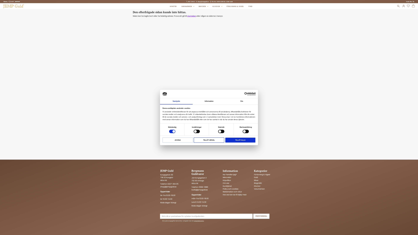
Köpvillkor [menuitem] (227, 180)
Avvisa (178, 140)
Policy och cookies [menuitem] (230, 189)
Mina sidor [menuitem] (227, 177)
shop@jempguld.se (203, 1)
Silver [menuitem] (256, 180)
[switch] (197, 131)
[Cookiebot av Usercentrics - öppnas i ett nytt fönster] (246, 94)
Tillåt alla (240, 140)
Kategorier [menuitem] (260, 170)
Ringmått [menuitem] (258, 183)
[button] (408, 6)
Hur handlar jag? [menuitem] (230, 175)
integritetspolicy (199, 221)
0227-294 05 (191, 1)
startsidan (191, 16)
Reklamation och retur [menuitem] (232, 192)
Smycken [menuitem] (202, 6)
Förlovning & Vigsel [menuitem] (235, 6)
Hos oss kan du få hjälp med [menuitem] (234, 195)
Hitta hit (163, 180)
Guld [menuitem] (256, 177)
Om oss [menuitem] (226, 183)
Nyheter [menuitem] (173, 6)
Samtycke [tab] (176, 101)
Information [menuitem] (230, 170)
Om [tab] (241, 101)
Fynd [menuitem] (250, 6)
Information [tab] (209, 101)
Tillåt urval (209, 140)
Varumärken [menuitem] (186, 6)
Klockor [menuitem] (216, 6)
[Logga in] (403, 6)
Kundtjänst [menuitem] (227, 186)
